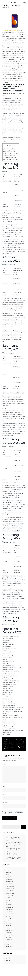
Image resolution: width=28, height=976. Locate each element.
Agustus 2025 (9, 895)
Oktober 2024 (9, 916)
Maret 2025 (9, 905)
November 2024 (10, 914)
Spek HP (15, 30)
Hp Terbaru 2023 (7, 30)
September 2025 (10, 893)
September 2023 (10, 939)
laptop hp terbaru (14, 80)
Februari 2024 (9, 928)
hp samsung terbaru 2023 (13, 65)
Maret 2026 (9, 879)
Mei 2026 (8, 874)
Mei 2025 (8, 900)
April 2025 (8, 902)
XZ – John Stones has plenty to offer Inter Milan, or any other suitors (14, 839)
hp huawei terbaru (17, 49)
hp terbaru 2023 (12, 72)
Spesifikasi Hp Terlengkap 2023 (11, 4)
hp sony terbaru (20, 71)
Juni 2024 (8, 918)
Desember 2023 (10, 932)
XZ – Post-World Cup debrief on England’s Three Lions (13, 854)
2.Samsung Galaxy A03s (9, 150)
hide (13, 145)
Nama (4, 786)
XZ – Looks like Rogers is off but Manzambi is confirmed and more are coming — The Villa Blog (14, 844)
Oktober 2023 (9, 937)
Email (4, 794)
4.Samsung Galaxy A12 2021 (10, 153)
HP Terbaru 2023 (6, 636)
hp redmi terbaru (14, 63)
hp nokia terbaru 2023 (15, 53)
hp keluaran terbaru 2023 (16, 51)
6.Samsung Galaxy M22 (9, 157)
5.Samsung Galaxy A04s (9, 155)
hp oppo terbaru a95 (14, 59)
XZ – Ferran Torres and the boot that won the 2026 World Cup (13, 850)
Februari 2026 (9, 881)
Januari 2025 (9, 909)
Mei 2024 (8, 921)
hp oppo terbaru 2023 (15, 55)
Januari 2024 (9, 930)
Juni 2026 (8, 872)
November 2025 (10, 888)
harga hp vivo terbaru (15, 47)
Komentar (5, 764)
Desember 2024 (10, 911)
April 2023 (8, 944)
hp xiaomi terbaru (12, 78)
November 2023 (10, 935)
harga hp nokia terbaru (8, 36)
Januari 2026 (9, 884)
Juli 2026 (8, 870)
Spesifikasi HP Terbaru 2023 (10, 159)
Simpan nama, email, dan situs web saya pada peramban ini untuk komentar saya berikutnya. (14, 812)
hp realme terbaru (11, 61)
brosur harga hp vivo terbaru (9, 32)
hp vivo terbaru (14, 74)
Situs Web (4, 802)
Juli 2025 (8, 898)
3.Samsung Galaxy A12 (9, 152)
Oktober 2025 (9, 891)
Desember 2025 (10, 886)
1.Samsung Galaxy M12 (9, 148)
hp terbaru (5, 72)
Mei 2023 (8, 942)
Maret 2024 (9, 925)
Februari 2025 (9, 907)
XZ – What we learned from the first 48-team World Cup (14, 857)
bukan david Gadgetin (10, 93)
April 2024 (8, 923)
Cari (3, 824)
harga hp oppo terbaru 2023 (14, 44)
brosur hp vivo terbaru (19, 34)
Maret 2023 (9, 946)
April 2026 (8, 877)
